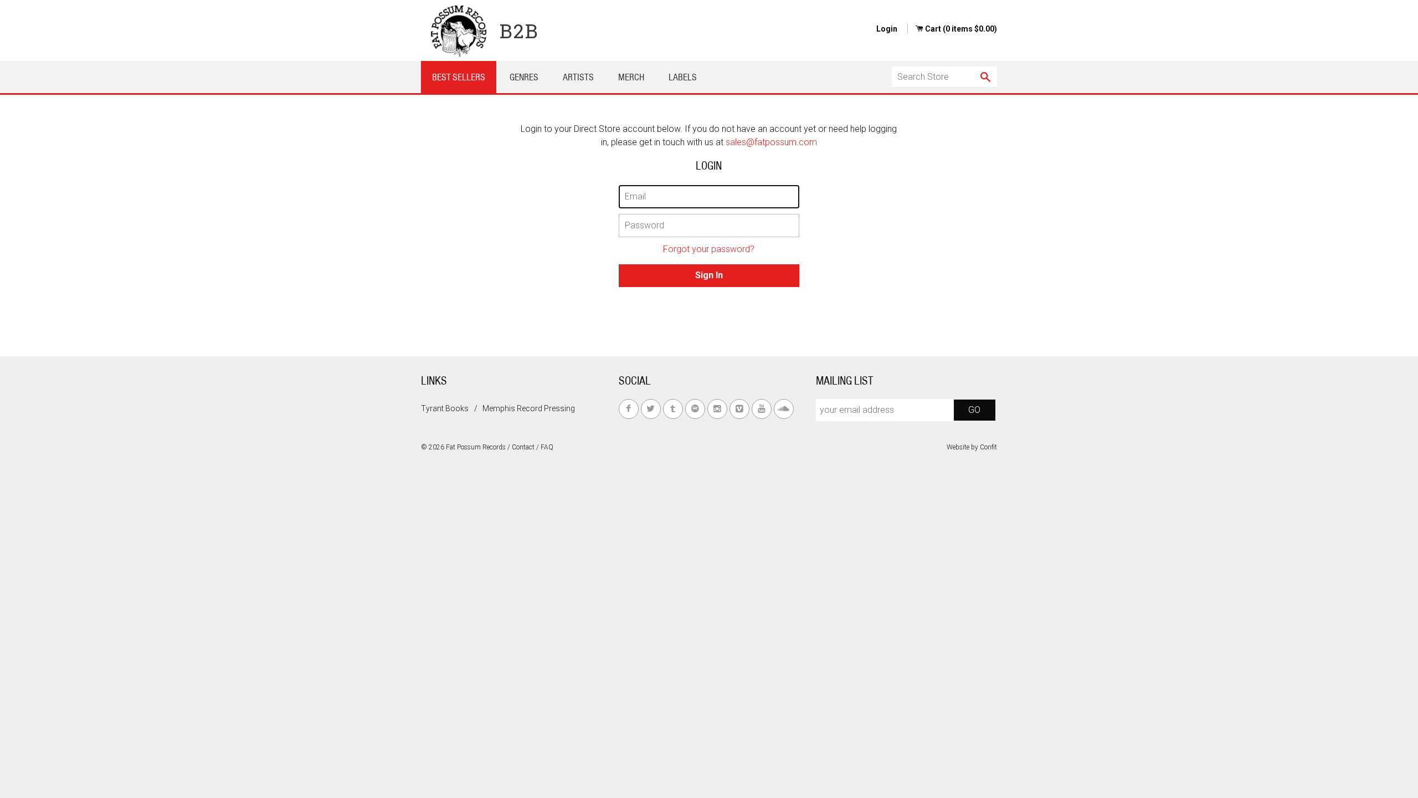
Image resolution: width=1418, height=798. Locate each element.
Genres (524, 77)
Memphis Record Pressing (528, 408)
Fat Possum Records (476, 447)
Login (886, 28)
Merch (631, 77)
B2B (519, 30)
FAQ (547, 447)
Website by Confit (972, 447)
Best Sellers (458, 77)
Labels (683, 77)
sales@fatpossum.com (771, 142)
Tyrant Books (445, 408)
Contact (523, 447)
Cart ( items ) (961, 28)
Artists (578, 77)
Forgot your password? (708, 249)
